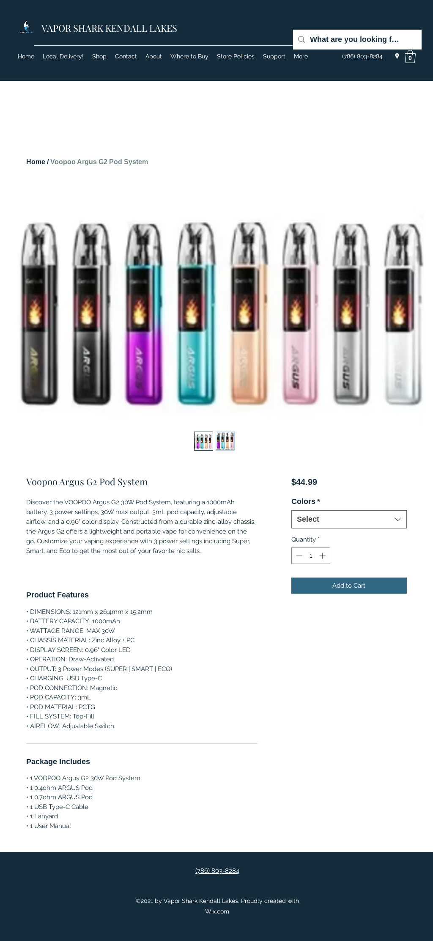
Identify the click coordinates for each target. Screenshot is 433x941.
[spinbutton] (311, 556)
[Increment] (323, 556)
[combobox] (349, 519)
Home (35, 161)
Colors (305, 501)
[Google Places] (397, 56)
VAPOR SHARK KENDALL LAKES (109, 28)
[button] (410, 56)
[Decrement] (298, 556)
